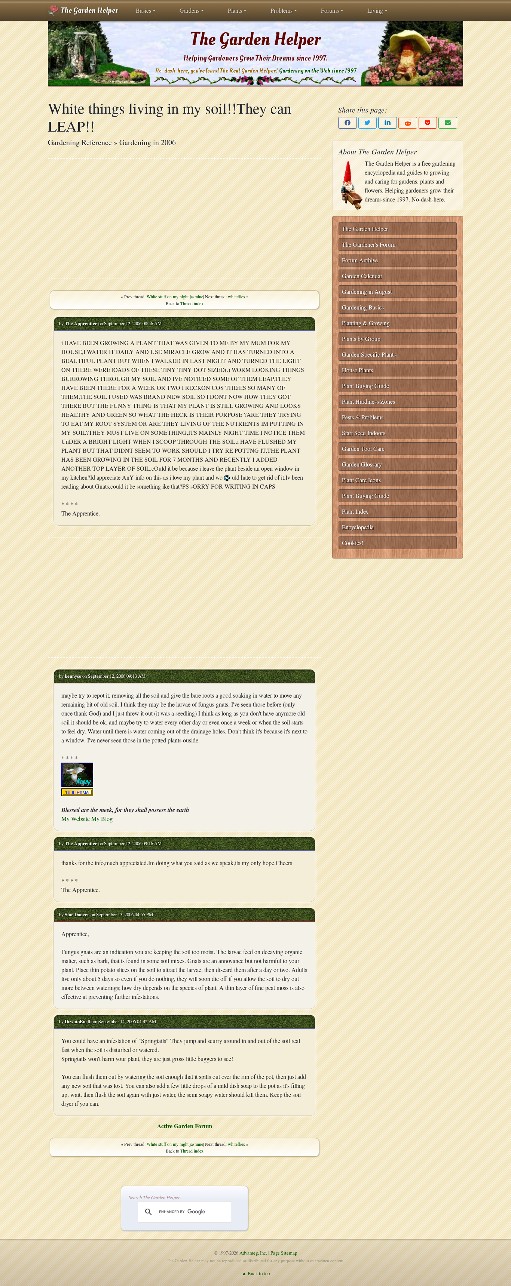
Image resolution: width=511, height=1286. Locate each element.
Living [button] (375, 10)
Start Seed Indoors (363, 433)
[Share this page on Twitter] (367, 123)
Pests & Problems (362, 417)
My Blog (102, 818)
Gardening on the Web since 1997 (317, 70)
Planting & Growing (366, 323)
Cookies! (352, 543)
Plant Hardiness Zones (368, 401)
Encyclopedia (358, 527)
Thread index (192, 303)
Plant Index (355, 511)
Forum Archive (360, 260)
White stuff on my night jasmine (175, 296)
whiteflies (236, 296)
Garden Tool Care (363, 448)
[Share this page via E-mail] (447, 123)
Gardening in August (367, 291)
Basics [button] (143, 10)
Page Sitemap (283, 1252)
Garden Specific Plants (369, 354)
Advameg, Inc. (253, 1252)
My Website (75, 818)
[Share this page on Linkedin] (387, 123)
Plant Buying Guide (365, 386)
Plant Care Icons (361, 480)
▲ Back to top (256, 1273)
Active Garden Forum (184, 1126)
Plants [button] (235, 10)
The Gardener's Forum (368, 244)
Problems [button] (281, 10)
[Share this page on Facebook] (347, 123)
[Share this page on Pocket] (428, 123)
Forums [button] (330, 10)
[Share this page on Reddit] (407, 123)
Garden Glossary (362, 464)
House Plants (357, 370)
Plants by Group (361, 338)
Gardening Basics (363, 307)
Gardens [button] (189, 10)
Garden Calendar (362, 276)
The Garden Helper (88, 10)
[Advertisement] (184, 218)
